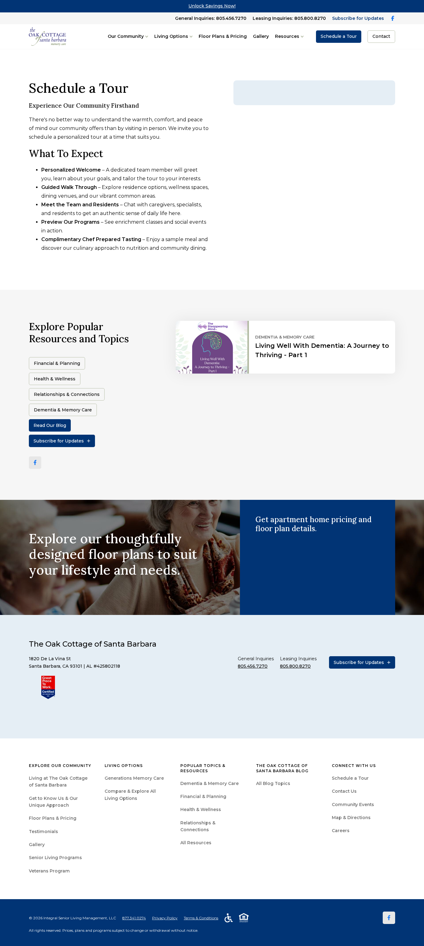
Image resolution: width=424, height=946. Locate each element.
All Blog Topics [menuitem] (273, 783)
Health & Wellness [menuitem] (200, 809)
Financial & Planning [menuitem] (203, 796)
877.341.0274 (134, 918)
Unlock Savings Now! (212, 6)
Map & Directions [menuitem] (351, 817)
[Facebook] (35, 462)
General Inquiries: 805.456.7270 (210, 18)
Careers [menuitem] (341, 830)
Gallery (261, 36)
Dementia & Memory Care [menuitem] (209, 783)
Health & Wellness (54, 379)
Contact (381, 36)
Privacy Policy (165, 918)
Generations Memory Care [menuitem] (134, 778)
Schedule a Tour (339, 36)
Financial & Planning (57, 363)
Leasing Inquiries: (289, 18)
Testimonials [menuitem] (43, 831)
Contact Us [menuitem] (344, 791)
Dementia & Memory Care (63, 410)
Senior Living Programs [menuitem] (55, 857)
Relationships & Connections (67, 394)
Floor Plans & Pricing (223, 36)
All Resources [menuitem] (195, 842)
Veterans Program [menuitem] (49, 871)
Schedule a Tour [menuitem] (350, 778)
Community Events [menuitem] (353, 804)
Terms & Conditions (201, 918)
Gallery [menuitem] (37, 844)
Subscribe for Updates (358, 18)
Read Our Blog (50, 425)
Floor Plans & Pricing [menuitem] (52, 818)
